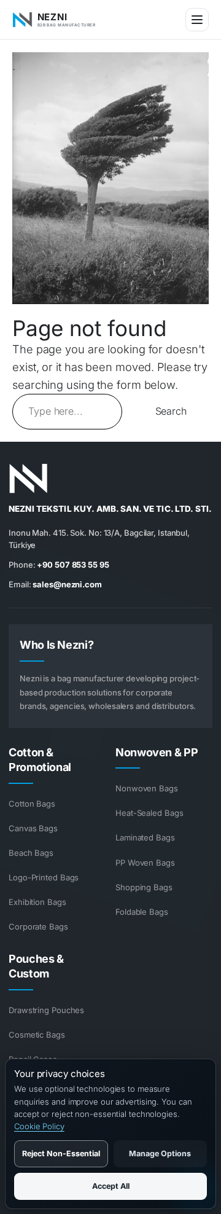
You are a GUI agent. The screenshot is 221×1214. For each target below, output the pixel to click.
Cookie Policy (39, 1126)
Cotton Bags (32, 804)
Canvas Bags (33, 828)
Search (171, 411)
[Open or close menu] (197, 19)
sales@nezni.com (67, 584)
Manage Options (160, 1153)
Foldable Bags (141, 912)
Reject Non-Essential (61, 1153)
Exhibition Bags (37, 902)
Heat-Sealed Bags (149, 813)
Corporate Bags (38, 926)
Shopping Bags (144, 887)
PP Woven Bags (145, 862)
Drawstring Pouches (46, 1010)
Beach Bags (31, 853)
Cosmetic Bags (37, 1035)
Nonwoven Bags (146, 788)
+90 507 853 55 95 (73, 565)
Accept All (111, 1186)
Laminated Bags (145, 837)
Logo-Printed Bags (44, 877)
